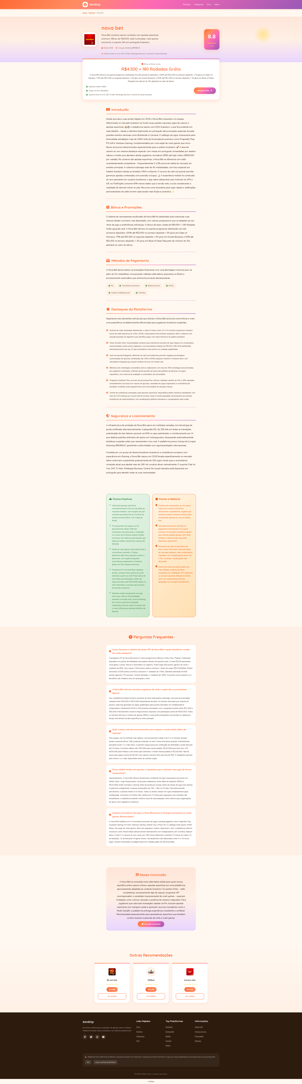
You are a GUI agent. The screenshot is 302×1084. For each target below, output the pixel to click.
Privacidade (199, 1036)
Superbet (169, 1027)
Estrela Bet (170, 1032)
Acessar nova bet (152, 924)
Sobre (216, 4)
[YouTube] (103, 1037)
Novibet (168, 1041)
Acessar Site (204, 90)
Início (138, 1027)
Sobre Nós (199, 1027)
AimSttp (95, 4)
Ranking (186, 4)
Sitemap (198, 1041)
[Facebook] (85, 1037)
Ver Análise (112, 996)
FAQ (209, 4)
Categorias (198, 4)
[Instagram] (97, 1037)
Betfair (168, 1036)
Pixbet (168, 1045)
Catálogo (151, 1081)
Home (85, 13)
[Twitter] (91, 1037)
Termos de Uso (200, 1032)
